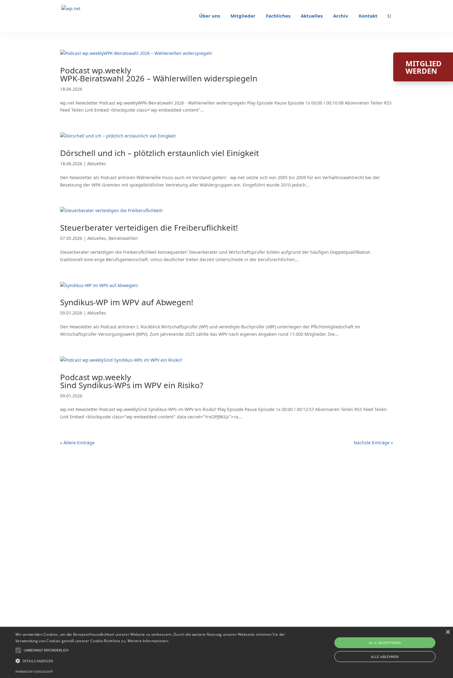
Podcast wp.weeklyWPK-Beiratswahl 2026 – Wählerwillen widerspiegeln (158, 74)
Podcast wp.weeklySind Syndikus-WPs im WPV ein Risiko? (131, 381)
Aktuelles (312, 16)
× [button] (447, 632)
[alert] (226, 652)
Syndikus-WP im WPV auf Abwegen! (126, 302)
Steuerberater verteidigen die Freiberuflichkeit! (149, 227)
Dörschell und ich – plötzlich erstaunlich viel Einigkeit (159, 152)
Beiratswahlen (123, 238)
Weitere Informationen (148, 640)
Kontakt (368, 16)
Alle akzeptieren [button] (385, 642)
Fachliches (278, 16)
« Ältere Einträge (77, 443)
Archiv (340, 16)
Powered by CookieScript (34, 672)
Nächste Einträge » (373, 443)
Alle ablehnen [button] (384, 656)
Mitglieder (243, 16)
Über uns (209, 16)
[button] (46, 650)
